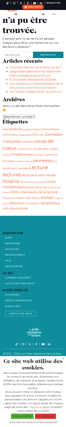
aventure (28, 129)
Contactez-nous (20, 313)
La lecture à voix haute (20, 283)
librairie (11, 181)
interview (29, 161)
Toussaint (32, 203)
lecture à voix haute (39, 175)
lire (22, 182)
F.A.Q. (8, 260)
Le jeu (8, 237)
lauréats (23, 168)
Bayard (37, 129)
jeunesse (42, 160)
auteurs (15, 129)
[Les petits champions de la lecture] (34, 332)
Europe (7, 154)
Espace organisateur (18, 300)
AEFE (5, 129)
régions (59, 198)
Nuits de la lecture (48, 187)
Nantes (30, 187)
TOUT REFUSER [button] (45, 416)
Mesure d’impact (15, 255)
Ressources (12, 243)
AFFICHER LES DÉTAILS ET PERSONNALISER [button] (33, 422)
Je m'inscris (12, 294)
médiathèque (14, 187)
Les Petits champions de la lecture (41, 353)
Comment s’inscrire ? (18, 277)
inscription (19, 161)
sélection (17, 203)
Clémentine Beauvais (16, 134)
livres (51, 182)
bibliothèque (50, 129)
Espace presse (14, 266)
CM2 (34, 135)
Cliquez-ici (35, 407)
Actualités (12, 249)
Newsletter (53, 3)
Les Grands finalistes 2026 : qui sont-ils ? (35, 91)
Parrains (6, 192)
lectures (12, 174)
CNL (41, 134)
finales (28, 155)
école (24, 208)
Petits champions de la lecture (34, 192)
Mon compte (34, 7)
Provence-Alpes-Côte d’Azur (21, 198)
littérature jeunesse (35, 182)
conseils (27, 141)
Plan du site (12, 306)
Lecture (38, 167)
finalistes (39, 154)
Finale (17, 154)
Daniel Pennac (25, 149)
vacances (48, 203)
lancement (10, 168)
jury (54, 161)
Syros (6, 203)
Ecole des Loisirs (46, 148)
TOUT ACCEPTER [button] (22, 416)
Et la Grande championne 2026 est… (33, 79)
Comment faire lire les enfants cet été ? (35, 67)
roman (47, 197)
